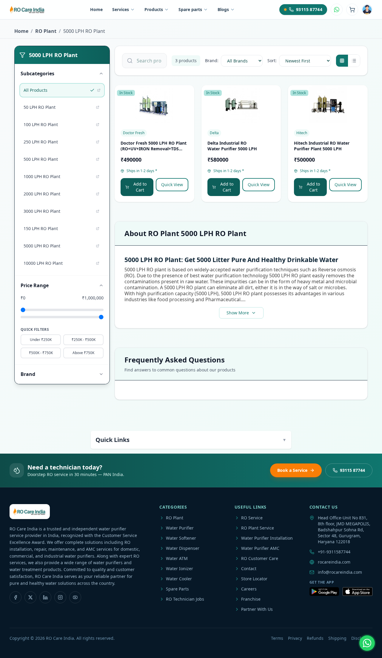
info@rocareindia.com (340, 572)
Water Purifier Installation (267, 538)
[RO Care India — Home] (27, 9)
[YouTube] (75, 597)
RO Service (252, 518)
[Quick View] (187, 106)
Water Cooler (179, 579)
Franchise (251, 599)
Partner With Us (257, 609)
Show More (238, 313)
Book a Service (292, 470)
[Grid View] (342, 61)
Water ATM (177, 558)
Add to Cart (140, 187)
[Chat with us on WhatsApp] (367, 643)
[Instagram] (60, 597)
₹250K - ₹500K (84, 339)
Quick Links (191, 440)
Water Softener (181, 538)
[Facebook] (15, 597)
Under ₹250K (41, 339)
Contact (248, 568)
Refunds (315, 638)
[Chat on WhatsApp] (337, 10)
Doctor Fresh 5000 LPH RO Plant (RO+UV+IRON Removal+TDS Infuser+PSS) (154, 148)
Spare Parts (177, 589)
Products (153, 9)
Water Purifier (180, 528)
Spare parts (190, 9)
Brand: (211, 60)
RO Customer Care (259, 558)
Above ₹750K (83, 352)
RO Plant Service (257, 528)
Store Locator (254, 579)
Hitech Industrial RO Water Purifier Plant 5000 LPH (321, 146)
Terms (277, 638)
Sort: (272, 60)
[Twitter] (30, 597)
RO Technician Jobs (185, 599)
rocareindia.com (334, 562)
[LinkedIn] (45, 597)
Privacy (295, 638)
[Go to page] (99, 90)
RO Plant (45, 31)
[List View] (354, 61)
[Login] (367, 9)
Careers (249, 589)
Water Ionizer (179, 568)
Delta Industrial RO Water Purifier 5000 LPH (232, 146)
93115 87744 (352, 470)
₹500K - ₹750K (41, 352)
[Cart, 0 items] (352, 10)
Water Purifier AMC (260, 548)
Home (96, 9)
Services (120, 9)
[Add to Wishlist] (187, 95)
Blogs (223, 9)
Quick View (172, 184)
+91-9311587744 (334, 552)
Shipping (337, 638)
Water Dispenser (182, 548)
